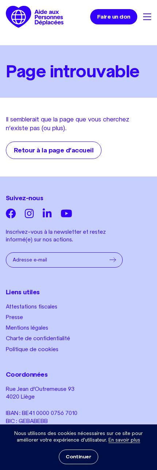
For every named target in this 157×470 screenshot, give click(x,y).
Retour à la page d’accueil (53, 150)
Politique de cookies (32, 349)
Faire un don (113, 16)
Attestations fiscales (31, 306)
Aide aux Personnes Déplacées (35, 17)
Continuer (78, 457)
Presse (14, 317)
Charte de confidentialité (38, 338)
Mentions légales (27, 327)
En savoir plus (124, 440)
